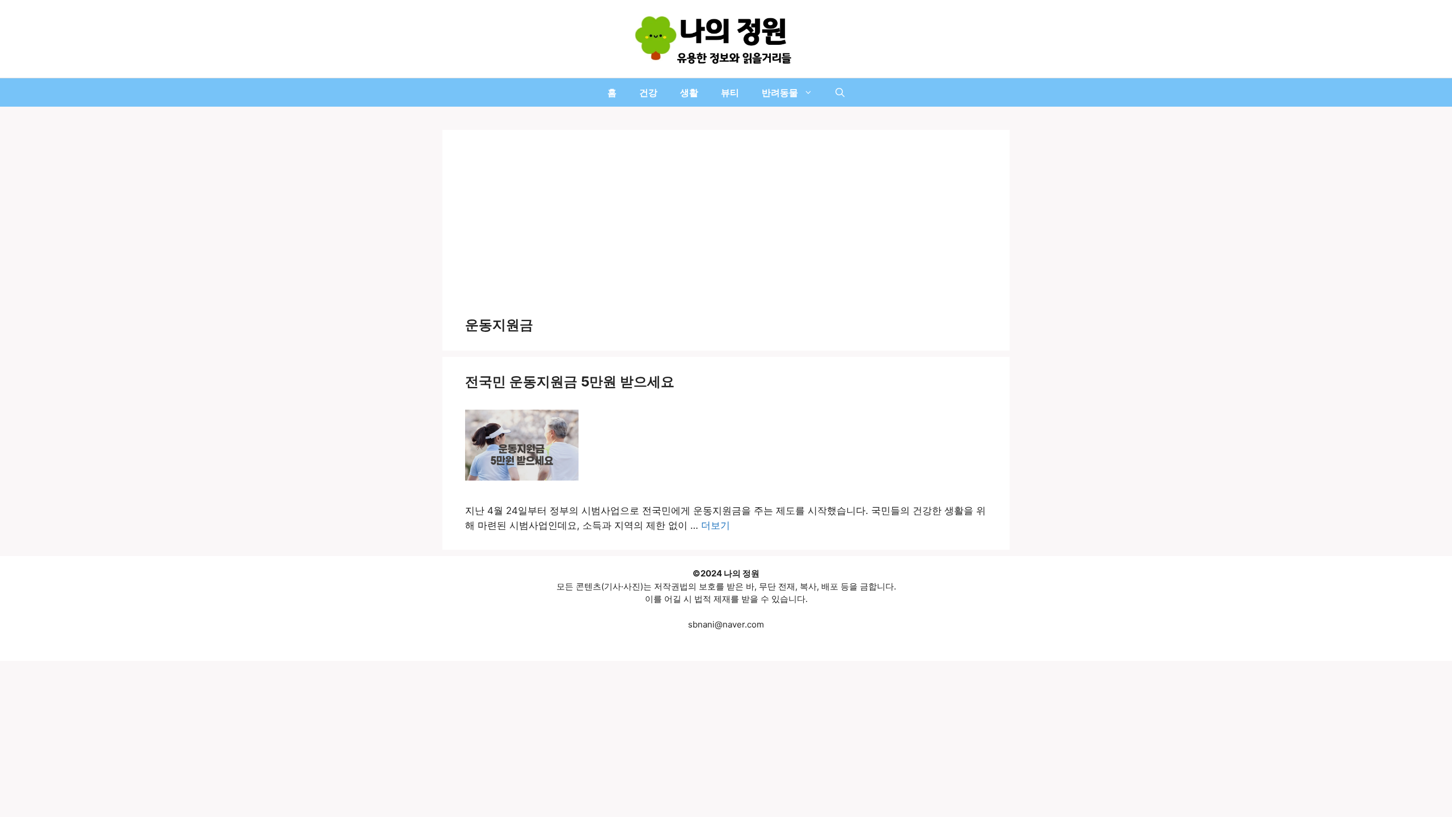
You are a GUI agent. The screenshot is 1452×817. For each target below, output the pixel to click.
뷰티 (730, 92)
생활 (689, 92)
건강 (648, 92)
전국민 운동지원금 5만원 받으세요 (569, 381)
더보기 (715, 525)
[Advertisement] (726, 232)
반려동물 (780, 92)
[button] (840, 92)
